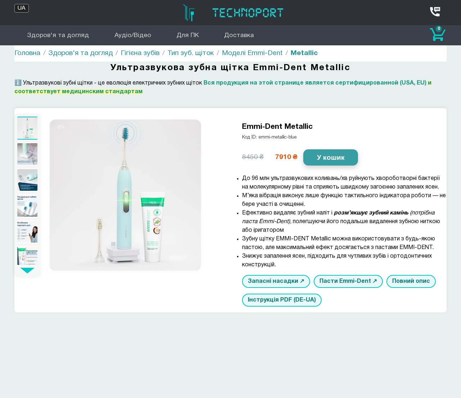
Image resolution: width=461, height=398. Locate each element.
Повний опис (411, 281)
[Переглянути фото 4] (27, 205)
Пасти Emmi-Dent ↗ (348, 281)
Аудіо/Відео (133, 35)
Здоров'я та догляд (58, 35)
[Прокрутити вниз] (27, 270)
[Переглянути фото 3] (27, 179)
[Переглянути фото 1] (27, 128)
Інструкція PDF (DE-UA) (282, 300)
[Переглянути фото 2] (27, 154)
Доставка (239, 35)
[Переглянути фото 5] (27, 231)
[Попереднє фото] (61, 195)
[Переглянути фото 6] (27, 257)
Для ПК (187, 35)
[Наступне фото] (189, 195)
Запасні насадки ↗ (276, 281)
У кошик (331, 157)
